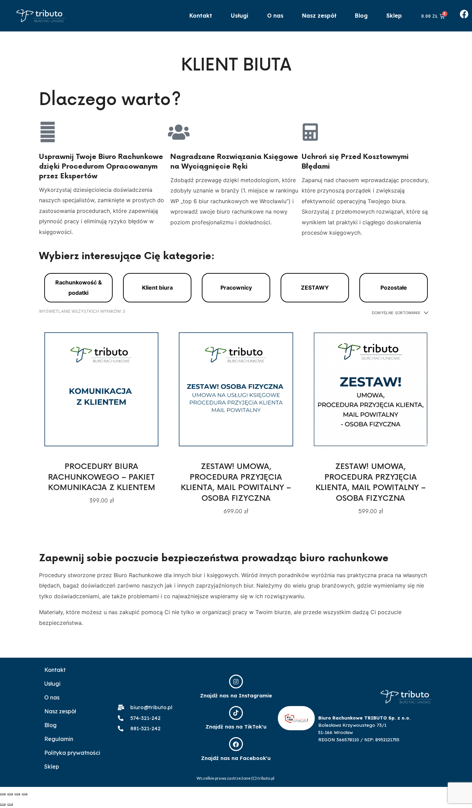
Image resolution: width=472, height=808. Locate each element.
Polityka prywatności (72, 752)
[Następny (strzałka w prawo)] (10, 805)
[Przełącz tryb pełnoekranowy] (17, 794)
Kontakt (200, 15)
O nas (275, 15)
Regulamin (58, 738)
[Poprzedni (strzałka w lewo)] (3, 805)
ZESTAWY (315, 287)
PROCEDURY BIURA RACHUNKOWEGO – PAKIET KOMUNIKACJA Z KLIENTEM (101, 477)
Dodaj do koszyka (101, 388)
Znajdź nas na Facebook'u (236, 758)
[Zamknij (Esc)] (3, 794)
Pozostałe (393, 287)
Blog (361, 15)
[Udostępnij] (10, 794)
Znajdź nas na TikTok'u (236, 726)
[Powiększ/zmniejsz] (24, 794)
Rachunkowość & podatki (78, 287)
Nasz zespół (319, 15)
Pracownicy (236, 287)
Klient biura (157, 287)
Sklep (394, 15)
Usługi (239, 15)
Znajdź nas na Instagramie (236, 695)
